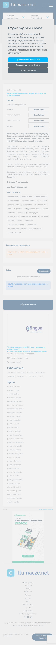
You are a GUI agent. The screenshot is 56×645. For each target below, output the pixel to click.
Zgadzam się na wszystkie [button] (28, 59)
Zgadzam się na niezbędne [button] (28, 65)
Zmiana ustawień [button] (28, 70)
